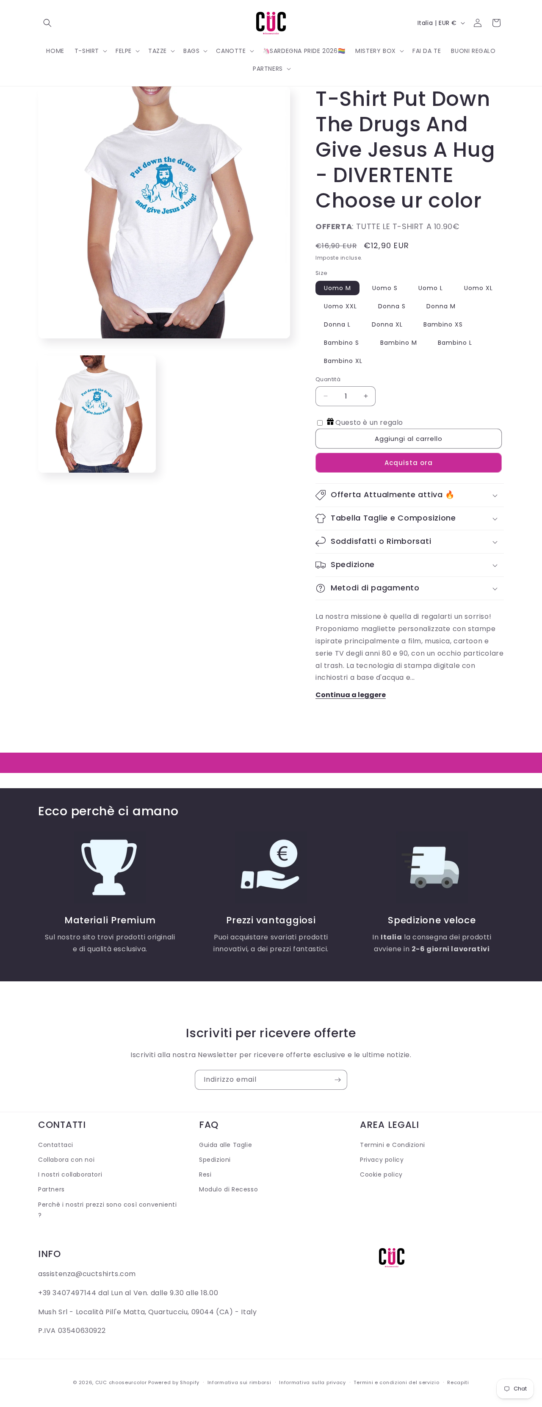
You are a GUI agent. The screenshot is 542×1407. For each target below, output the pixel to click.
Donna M (441, 306)
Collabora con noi (66, 1160)
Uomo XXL (340, 306)
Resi (205, 1175)
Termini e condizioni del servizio (396, 1382)
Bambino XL (343, 361)
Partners (51, 1189)
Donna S (392, 306)
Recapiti (458, 1382)
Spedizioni (215, 1160)
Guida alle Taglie (225, 1145)
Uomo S (385, 288)
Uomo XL (478, 288)
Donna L (337, 324)
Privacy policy (382, 1160)
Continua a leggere (350, 695)
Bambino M (398, 342)
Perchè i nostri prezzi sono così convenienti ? (107, 1209)
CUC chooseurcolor (121, 1382)
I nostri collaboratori (70, 1175)
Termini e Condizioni (392, 1145)
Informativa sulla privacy (312, 1382)
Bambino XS (443, 324)
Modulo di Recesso (228, 1189)
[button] (47, 23)
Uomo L (430, 288)
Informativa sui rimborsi (239, 1382)
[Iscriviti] (337, 1080)
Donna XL (387, 324)
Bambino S (341, 342)
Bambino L (455, 342)
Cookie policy (381, 1175)
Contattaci (55, 1145)
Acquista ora (408, 462)
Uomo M (337, 288)
